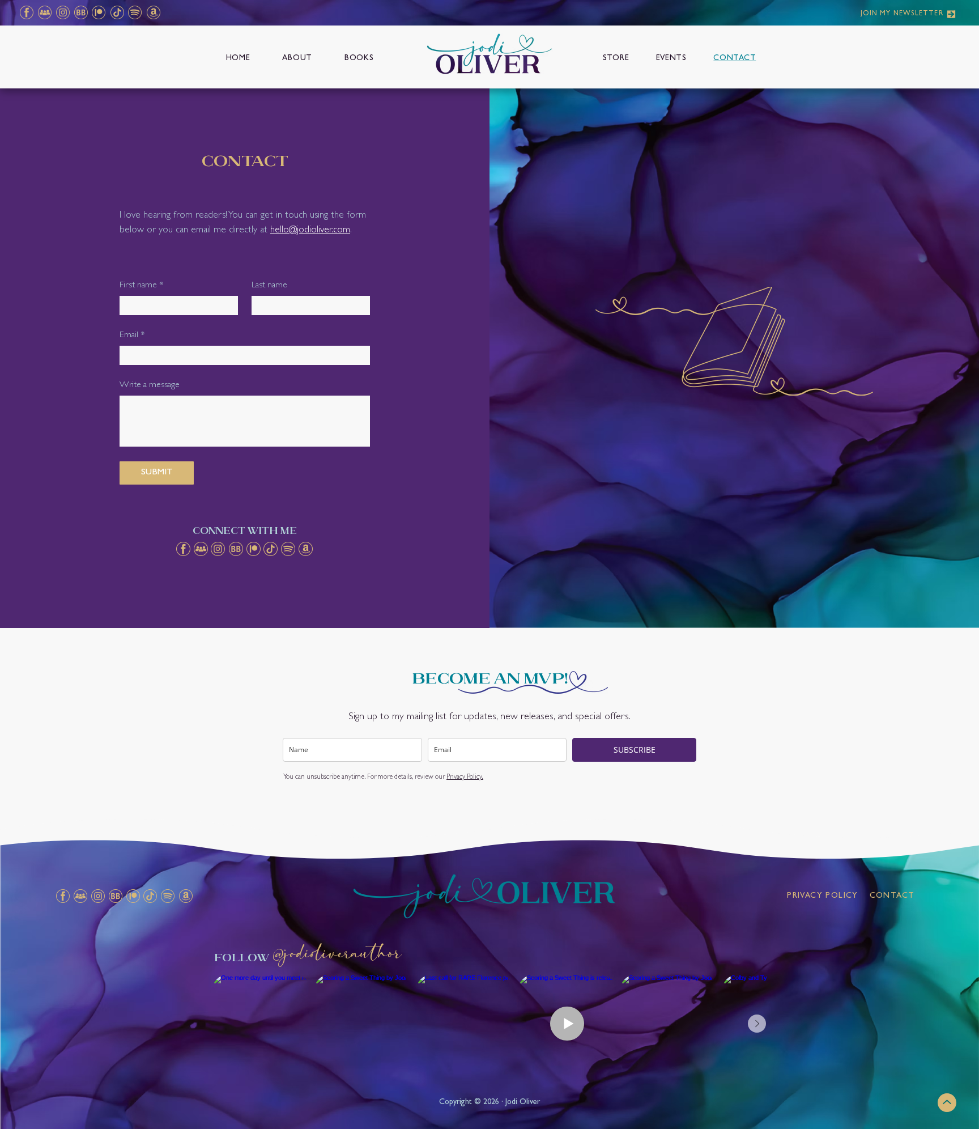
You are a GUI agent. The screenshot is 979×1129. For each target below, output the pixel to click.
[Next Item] (757, 1024)
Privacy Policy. (464, 777)
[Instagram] (63, 12)
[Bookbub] (81, 12)
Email (132, 335)
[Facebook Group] (44, 12)
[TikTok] (117, 12)
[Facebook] (26, 12)
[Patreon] (98, 12)
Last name (269, 285)
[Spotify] (134, 12)
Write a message (150, 385)
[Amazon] (153, 12)
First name (142, 285)
